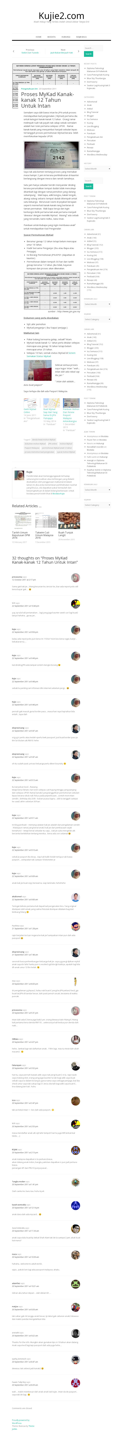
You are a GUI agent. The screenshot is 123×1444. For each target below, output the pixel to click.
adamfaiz (16, 1283)
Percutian (91, 140)
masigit (90, 460)
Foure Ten (91, 439)
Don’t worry (92, 81)
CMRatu (15, 1039)
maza (14, 1254)
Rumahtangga (93, 151)
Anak (89, 105)
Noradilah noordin (95, 446)
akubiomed (17, 896)
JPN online (52, 443)
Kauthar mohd (93, 469)
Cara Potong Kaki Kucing (98, 74)
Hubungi (66, 36)
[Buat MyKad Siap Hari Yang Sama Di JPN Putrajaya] (51, 403)
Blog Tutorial (92, 112)
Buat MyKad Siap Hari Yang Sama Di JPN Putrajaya (50, 414)
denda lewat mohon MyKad (43, 439)
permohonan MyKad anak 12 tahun (57, 448)
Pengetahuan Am (29, 88)
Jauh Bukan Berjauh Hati (62, 52)
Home (38, 36)
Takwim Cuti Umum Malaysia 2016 (44, 535)
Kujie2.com (61, 15)
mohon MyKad (66, 443)
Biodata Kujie (59, 493)
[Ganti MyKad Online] (32, 403)
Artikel (90, 108)
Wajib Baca (81, 36)
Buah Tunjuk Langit (65, 534)
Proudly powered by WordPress (20, 1421)
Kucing (90, 122)
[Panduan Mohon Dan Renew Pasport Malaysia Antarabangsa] (71, 403)
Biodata (52, 36)
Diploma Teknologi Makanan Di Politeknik (97, 70)
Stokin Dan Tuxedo (30, 52)
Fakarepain (16, 1065)
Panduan (91, 133)
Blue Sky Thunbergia (96, 78)
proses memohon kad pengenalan (39, 452)
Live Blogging (93, 126)
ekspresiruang (18, 728)
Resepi (90, 147)
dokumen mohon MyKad (35, 443)
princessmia (17, 577)
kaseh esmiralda (19, 1204)
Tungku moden (18, 1181)
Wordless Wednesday (97, 154)
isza (13, 1100)
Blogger (90, 115)
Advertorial (92, 101)
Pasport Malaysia (32, 448)
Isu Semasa (92, 119)
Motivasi (91, 130)
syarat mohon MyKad (66, 452)
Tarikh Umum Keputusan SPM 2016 (21, 535)
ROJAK (14, 1149)
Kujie (29, 472)
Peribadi (91, 144)
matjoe (15, 1306)
